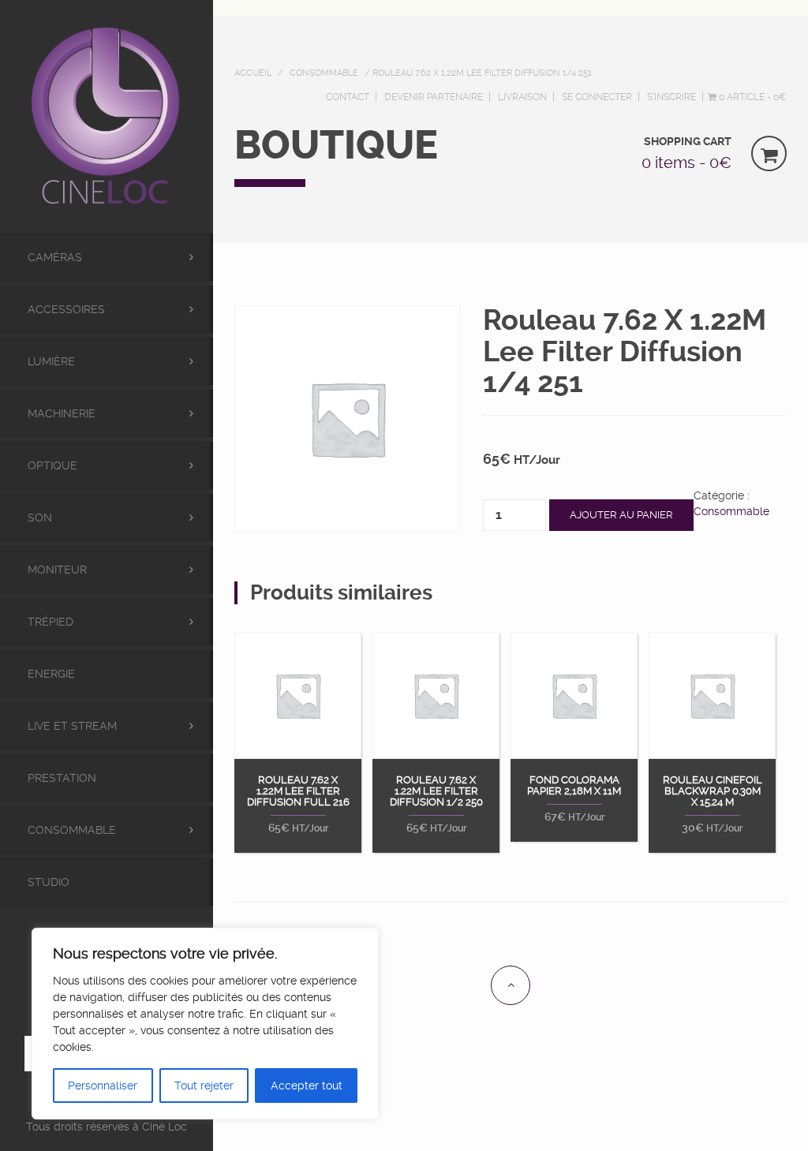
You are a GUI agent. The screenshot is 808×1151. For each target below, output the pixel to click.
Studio (48, 882)
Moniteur (57, 569)
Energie (51, 673)
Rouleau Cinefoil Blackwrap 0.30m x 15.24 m (712, 792)
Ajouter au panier (621, 515)
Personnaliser (102, 1085)
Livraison (522, 97)
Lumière (51, 361)
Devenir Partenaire (433, 97)
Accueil (252, 73)
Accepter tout (306, 1085)
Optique (52, 465)
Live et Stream (72, 725)
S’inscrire (671, 97)
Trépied (50, 621)
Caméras (55, 257)
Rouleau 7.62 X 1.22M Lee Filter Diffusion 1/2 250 (436, 792)
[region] (205, 1023)
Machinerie (61, 413)
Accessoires (66, 309)
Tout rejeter (204, 1085)
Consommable (72, 830)
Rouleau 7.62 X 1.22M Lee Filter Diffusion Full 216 (298, 792)
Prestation (62, 778)
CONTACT (347, 97)
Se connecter (597, 97)
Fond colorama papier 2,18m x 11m (574, 786)
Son (40, 517)
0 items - (686, 162)
